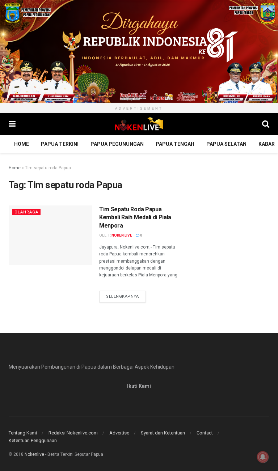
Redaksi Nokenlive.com (73, 433)
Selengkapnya (126, 296)
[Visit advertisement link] (139, 51)
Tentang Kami (23, 433)
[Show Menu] (12, 124)
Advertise (119, 433)
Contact (205, 433)
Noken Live (121, 235)
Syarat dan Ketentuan (163, 433)
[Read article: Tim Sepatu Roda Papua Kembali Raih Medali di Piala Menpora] (50, 235)
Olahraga (26, 212)
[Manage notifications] (263, 457)
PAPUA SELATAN (226, 144)
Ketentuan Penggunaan (33, 440)
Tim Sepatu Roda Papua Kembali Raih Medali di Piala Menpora (135, 217)
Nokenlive (34, 454)
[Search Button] (265, 124)
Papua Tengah (175, 144)
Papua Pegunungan (117, 144)
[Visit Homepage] (139, 124)
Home (21, 144)
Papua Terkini (60, 144)
